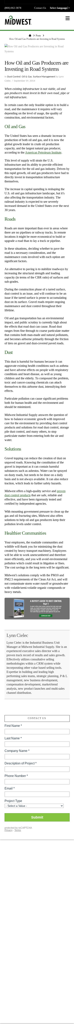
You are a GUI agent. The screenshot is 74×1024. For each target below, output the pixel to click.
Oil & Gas (27, 76)
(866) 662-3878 (13, 7)
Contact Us (40, 7)
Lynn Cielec (17, 635)
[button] (68, 18)
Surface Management (44, 76)
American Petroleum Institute (43, 152)
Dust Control (14, 76)
